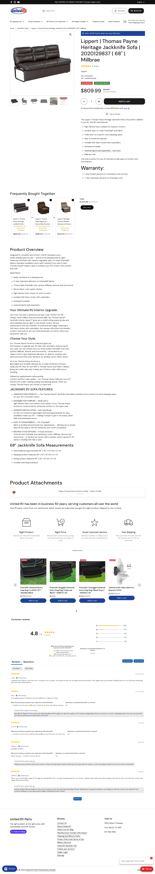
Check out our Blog (65, 829)
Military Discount (64, 842)
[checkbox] (29, 668)
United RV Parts (32, 870)
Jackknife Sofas (22, 28)
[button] (84, 101)
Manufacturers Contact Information (72, 833)
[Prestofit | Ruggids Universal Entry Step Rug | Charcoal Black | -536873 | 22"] (63, 571)
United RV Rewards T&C (67, 846)
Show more (77, 799)
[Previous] (15, 585)
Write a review (138, 661)
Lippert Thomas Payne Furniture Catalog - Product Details (80, 491)
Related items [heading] (77, 550)
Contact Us (62, 823)
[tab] (29, 662)
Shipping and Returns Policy (68, 836)
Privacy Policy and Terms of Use (70, 839)
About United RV (64, 826)
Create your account (66, 849)
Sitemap (60, 855)
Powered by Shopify (47, 870)
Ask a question (127, 661)
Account (121, 11)
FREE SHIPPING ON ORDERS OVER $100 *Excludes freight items (77, 2)
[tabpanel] (77, 735)
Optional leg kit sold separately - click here (102, 150)
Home (12, 28)
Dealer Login (62, 852)
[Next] (139, 585)
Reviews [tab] (17, 661)
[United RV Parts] (19, 10)
